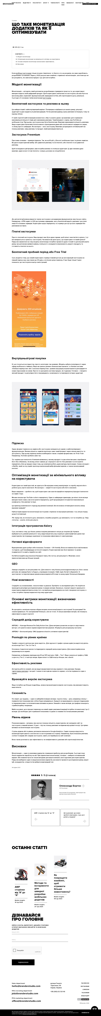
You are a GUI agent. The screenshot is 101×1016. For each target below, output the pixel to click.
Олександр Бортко (70, 785)
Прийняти (85, 1013)
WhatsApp (85, 996)
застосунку (47, 98)
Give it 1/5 (32, 775)
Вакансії (70, 3)
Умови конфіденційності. (29, 1014)
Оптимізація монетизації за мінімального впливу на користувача (38, 59)
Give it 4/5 (37, 775)
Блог (45, 3)
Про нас (63, 4)
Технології (55, 3)
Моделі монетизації (23, 57)
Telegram (85, 992)
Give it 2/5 (34, 775)
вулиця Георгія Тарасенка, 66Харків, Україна (56, 985)
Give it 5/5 (39, 775)
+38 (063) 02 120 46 (57, 992)
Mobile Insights (20, 900)
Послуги (36, 3)
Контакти (79, 3)
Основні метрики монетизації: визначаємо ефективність (35, 61)
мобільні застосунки (23, 73)
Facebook (85, 983)
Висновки (20, 64)
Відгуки (26, 3)
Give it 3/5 (35, 775)
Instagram (85, 986)
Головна (14, 20)
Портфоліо (16, 3)
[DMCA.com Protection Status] (83, 999)
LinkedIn (86, 989)
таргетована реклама (20, 671)
